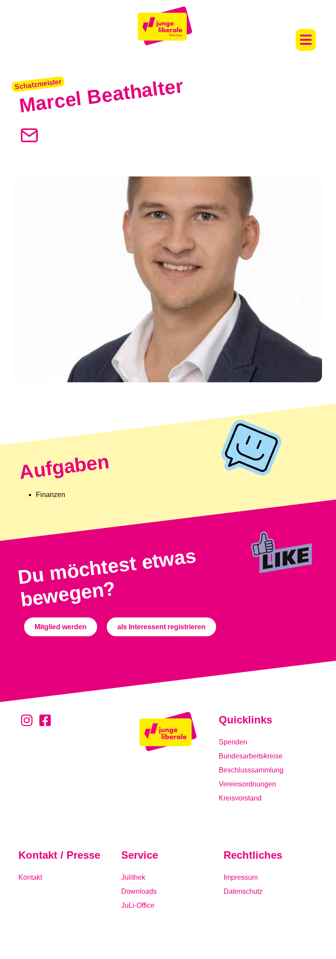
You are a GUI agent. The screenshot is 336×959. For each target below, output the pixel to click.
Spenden (233, 742)
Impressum (241, 877)
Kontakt (30, 877)
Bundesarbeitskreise (251, 756)
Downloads (139, 891)
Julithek (133, 877)
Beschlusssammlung (251, 770)
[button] (306, 40)
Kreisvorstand (240, 798)
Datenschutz (243, 891)
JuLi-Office (137, 905)
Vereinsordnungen (247, 784)
